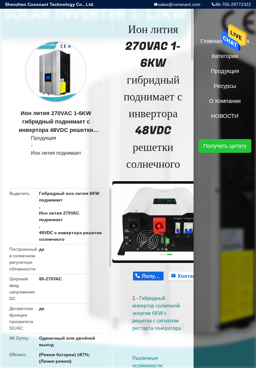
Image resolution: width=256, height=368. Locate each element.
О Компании (225, 101)
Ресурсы (225, 86)
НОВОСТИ (225, 116)
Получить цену (153, 276)
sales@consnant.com (179, 4)
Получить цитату (225, 146)
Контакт (188, 276)
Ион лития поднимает (56, 153)
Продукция (43, 138)
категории (225, 56)
